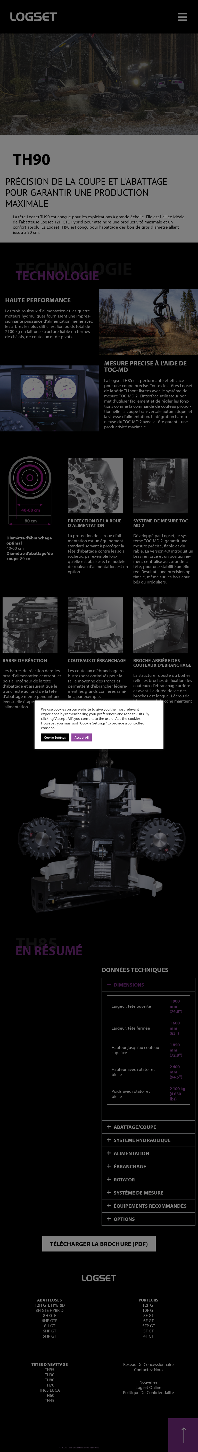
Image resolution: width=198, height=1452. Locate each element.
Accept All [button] (82, 737)
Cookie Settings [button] (55, 737)
